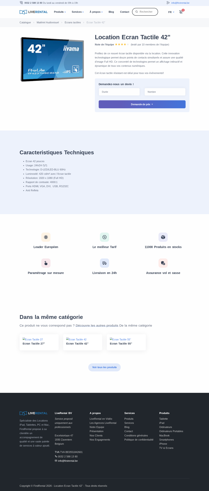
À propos (95, 12)
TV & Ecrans (166, 448)
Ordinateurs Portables (171, 431)
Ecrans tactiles (73, 22)
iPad (161, 423)
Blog (111, 12)
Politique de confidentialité (138, 439)
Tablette (163, 419)
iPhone (163, 444)
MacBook (164, 435)
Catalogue (25, 22)
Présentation (96, 431)
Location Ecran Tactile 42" (132, 37)
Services (77, 12)
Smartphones (166, 439)
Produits (59, 12)
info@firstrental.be (180, 3)
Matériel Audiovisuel (48, 22)
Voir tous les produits (104, 367)
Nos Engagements (100, 439)
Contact (124, 12)
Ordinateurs (165, 427)
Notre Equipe (97, 427)
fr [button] (170, 12)
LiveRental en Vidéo (101, 419)
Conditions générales (136, 435)
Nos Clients (96, 435)
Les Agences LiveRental (103, 423)
